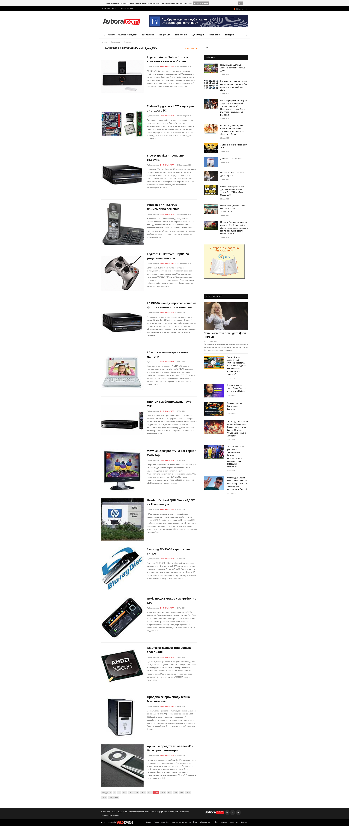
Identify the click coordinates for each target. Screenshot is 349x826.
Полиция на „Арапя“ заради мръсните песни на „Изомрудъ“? (233, 209)
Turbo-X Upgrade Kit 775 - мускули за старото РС (170, 109)
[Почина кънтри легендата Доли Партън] (226, 316)
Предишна (106, 793)
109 (163, 793)
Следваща (113, 797)
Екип (195, 822)
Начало (111, 34)
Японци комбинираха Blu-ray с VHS (169, 404)
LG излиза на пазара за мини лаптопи (168, 355)
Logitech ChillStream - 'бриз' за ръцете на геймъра (168, 256)
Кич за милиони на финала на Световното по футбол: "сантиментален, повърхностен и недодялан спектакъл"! (235, 456)
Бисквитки (234, 822)
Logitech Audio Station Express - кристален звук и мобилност (168, 59)
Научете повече (201, 3)
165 (104, 797)
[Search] (245, 34)
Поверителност (220, 822)
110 (169, 793)
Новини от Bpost (127, 9)
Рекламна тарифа (161, 822)
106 (143, 793)
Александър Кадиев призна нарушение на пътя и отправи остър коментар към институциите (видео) (237, 484)
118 (181, 793)
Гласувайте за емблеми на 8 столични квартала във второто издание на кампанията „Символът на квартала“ (236, 366)
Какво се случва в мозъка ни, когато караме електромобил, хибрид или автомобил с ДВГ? (234, 85)
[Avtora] (121, 21)
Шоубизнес (148, 34)
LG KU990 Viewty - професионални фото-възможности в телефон (171, 305)
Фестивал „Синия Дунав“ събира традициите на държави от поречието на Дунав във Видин (232, 130)
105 (136, 793)
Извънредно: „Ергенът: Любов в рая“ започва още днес (232, 68)
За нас (148, 822)
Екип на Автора (167, 66)
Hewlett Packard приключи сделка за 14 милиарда (171, 502)
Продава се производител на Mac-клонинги (168, 699)
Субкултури (198, 34)
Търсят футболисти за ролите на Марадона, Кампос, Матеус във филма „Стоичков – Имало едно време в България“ (237, 428)
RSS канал (239, 9)
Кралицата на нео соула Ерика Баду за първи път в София (236, 388)
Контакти (244, 822)
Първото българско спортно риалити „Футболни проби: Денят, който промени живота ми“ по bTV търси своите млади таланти (234, 228)
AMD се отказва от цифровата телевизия (169, 650)
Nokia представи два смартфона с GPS (171, 601)
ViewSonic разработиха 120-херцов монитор (171, 453)
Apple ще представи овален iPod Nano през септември (170, 748)
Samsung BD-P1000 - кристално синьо (168, 552)
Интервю (229, 34)
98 (130, 793)
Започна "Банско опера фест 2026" (233, 146)
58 (124, 793)
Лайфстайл (164, 34)
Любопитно (215, 34)
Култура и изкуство (128, 34)
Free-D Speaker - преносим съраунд (165, 158)
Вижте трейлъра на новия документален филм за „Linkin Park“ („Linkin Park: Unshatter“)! (232, 191)
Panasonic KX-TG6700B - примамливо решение (163, 207)
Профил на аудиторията (181, 822)
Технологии (181, 34)
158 (188, 793)
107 (149, 793)
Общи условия (206, 822)
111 (175, 793)
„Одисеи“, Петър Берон (231, 158)
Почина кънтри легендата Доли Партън (232, 174)
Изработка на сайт (108, 822)
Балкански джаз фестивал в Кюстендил (234, 406)
